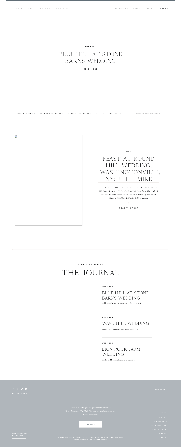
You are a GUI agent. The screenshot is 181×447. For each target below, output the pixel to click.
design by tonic (99, 437)
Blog (129, 151)
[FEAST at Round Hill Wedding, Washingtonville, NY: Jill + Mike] (48, 180)
